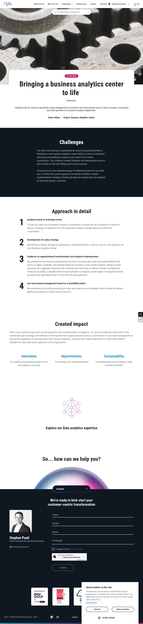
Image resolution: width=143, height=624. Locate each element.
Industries (66, 4)
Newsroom (82, 4)
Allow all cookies (123, 609)
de (138, 4)
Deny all (97, 609)
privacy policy (91, 603)
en (135, 4)
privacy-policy (76, 549)
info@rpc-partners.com (21, 547)
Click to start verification (71, 557)
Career (93, 4)
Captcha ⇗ (81, 559)
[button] (67, 4)
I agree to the (69, 549)
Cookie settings (108, 618)
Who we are (53, 4)
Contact (103, 4)
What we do (39, 4)
